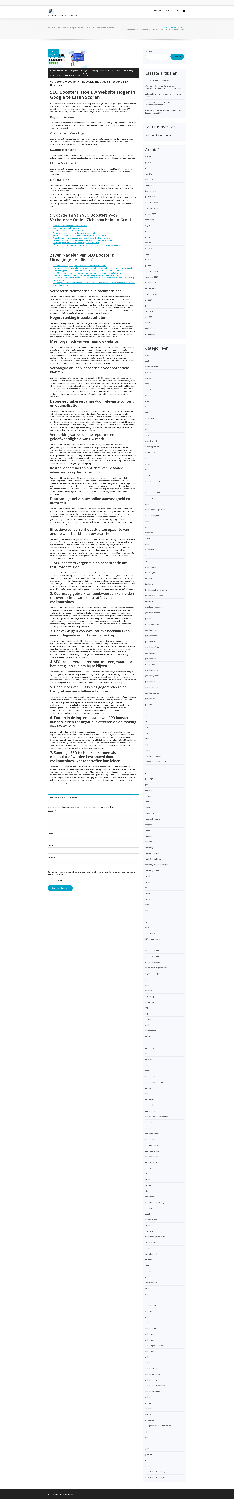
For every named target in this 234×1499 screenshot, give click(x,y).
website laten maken (153, 1374)
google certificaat (152, 647)
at (146, 407)
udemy (148, 1271)
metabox (148, 876)
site (146, 1174)
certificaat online (152, 452)
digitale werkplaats (152, 515)
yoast (147, 1448)
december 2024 (151, 271)
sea (146, 1065)
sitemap (148, 1185)
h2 (146, 716)
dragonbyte (149, 532)
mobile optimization (57, 73)
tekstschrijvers (151, 1242)
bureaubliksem (57, 70)
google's (148, 704)
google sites (150, 698)
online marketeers (152, 962)
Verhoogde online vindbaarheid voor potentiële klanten (75, 233)
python (148, 1019)
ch (146, 458)
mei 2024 (149, 311)
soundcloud (150, 1208)
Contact (168, 10)
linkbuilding (149, 813)
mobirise (148, 893)
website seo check (152, 1391)
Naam (51, 833)
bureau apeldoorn (152, 447)
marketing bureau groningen (156, 865)
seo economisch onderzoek (156, 1116)
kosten (148, 802)
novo (147, 927)
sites (147, 1191)
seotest (148, 1168)
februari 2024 (150, 328)
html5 (147, 739)
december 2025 (151, 202)
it (145, 767)
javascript (149, 779)
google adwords (151, 636)
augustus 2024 (151, 294)
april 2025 (149, 248)
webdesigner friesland (154, 1345)
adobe (147, 361)
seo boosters (125, 73)
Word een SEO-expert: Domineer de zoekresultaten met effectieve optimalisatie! (163, 87)
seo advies (149, 1099)
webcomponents (152, 1328)
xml (146, 1443)
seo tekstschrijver (152, 1145)
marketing (149, 847)
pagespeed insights (153, 973)
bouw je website (151, 441)
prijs (147, 1008)
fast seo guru (150, 573)
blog (147, 435)
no (146, 922)
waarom (148, 1311)
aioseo (148, 389)
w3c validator (150, 1305)
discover (148, 527)
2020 (147, 355)
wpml (147, 1437)
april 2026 (149, 179)
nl (145, 916)
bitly (146, 429)
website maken (151, 1380)
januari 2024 (150, 334)
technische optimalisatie (155, 1237)
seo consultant (151, 1111)
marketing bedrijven (153, 859)
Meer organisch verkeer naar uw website (69, 230)
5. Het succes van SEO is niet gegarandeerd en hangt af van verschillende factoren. (86, 275)
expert (147, 561)
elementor (149, 550)
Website (51, 857)
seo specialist (150, 1139)
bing (147, 424)
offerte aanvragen (152, 939)
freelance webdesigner (154, 595)
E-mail (51, 845)
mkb (147, 887)
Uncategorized (176, 27)
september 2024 (151, 288)
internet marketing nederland (157, 761)
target (147, 1225)
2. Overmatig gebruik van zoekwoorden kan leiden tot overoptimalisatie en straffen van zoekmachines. (94, 268)
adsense (148, 372)
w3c (146, 1300)
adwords (148, 378)
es (146, 555)
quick (147, 1025)
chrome (148, 464)
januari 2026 (150, 197)
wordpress (149, 1420)
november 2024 (151, 277)
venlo (147, 1288)
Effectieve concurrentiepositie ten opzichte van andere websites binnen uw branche (86, 245)
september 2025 (151, 220)
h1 (146, 710)
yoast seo (149, 1454)
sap (146, 1042)
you (146, 1460)
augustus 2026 (151, 157)
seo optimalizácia (152, 1134)
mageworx (149, 830)
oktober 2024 (150, 283)
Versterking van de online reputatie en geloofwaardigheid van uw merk (81, 238)
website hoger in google (79, 75)
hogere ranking (89, 70)
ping (147, 985)
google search (151, 681)
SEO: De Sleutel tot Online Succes (158, 80)
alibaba (148, 395)
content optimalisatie (153, 487)
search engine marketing (155, 1076)
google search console (154, 687)
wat (146, 1317)
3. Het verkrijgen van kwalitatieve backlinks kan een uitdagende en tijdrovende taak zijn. (88, 270)
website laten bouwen (154, 1368)
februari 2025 (150, 260)
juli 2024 (148, 300)
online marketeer (152, 956)
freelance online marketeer (156, 590)
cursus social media (153, 492)
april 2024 (149, 317)
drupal (147, 538)
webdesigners (150, 1351)
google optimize (151, 670)
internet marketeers (153, 756)
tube (147, 1265)
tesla (147, 1248)
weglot (148, 1403)
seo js (147, 1128)
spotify (148, 1214)
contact (148, 475)
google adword (151, 630)
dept (147, 504)
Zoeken (148, 52)
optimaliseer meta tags (74, 73)
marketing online (152, 870)
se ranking (149, 1059)
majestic (148, 836)
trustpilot (148, 1260)
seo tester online (152, 1151)
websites (148, 1397)
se (146, 1053)
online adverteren (152, 950)
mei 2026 (149, 174)
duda (147, 544)
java (147, 773)
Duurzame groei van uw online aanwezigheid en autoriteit (76, 243)
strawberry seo (151, 1219)
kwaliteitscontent (116, 70)
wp (146, 1431)
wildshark (149, 1414)
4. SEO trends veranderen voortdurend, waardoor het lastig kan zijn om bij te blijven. (87, 273)
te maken (149, 1231)
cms (147, 469)
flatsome (148, 578)
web (147, 1323)
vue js (147, 1294)
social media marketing (154, 1202)
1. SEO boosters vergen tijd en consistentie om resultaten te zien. (79, 265)
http (146, 744)
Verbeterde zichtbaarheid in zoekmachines (70, 225)
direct (147, 521)
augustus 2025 (151, 225)
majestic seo (150, 842)
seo (146, 1094)
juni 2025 (149, 237)
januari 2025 (150, 265)
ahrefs (147, 384)
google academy (152, 624)
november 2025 (151, 208)
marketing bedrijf (152, 853)
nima (147, 905)
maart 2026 (150, 185)
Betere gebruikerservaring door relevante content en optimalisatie (79, 235)
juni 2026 (149, 168)
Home (164, 27)
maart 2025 (150, 254)
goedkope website (152, 613)
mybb (147, 899)
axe (146, 412)
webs (147, 1357)
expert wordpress (152, 567)
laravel (147, 807)
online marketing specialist (156, 968)
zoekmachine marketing (155, 1471)
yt (146, 1466)
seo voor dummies (152, 1156)
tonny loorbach (151, 1254)
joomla (148, 784)
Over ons (157, 10)
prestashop (149, 996)
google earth (150, 653)
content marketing (152, 481)
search (148, 1071)
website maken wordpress (155, 1385)
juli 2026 (148, 162)
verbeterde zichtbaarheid (60, 75)
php (146, 979)
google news (150, 664)
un (146, 1277)
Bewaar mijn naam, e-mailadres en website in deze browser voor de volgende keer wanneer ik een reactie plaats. (92, 873)
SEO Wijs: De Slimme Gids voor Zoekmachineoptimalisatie (158, 103)
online (147, 945)
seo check (149, 1105)
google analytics (151, 641)
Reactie (52, 811)
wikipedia (149, 1408)
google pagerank (152, 676)
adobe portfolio (151, 366)
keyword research (102, 70)
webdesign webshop (153, 1340)
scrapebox (149, 1048)
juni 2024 (149, 305)
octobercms (150, 933)
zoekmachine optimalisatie (156, 1477)
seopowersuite (151, 1162)
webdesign (149, 1334)
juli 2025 (148, 231)
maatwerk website (152, 819)
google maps (150, 658)
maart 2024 (150, 323)
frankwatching (151, 584)
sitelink (148, 1179)
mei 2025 (149, 242)
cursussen (149, 498)
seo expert (149, 1122)
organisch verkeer (91, 73)
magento (148, 824)
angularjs (149, 401)
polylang (148, 990)
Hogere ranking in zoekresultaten (66, 228)
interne (148, 750)
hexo (147, 727)
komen (148, 796)
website (148, 1363)
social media (150, 1197)
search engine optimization (109, 73)
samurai (148, 1036)
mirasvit (148, 882)
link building (128, 70)
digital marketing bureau (155, 510)
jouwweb (148, 790)
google (148, 618)
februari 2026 (150, 191)
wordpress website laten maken (158, 1426)
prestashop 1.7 (151, 1002)
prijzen (148, 1013)
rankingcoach (150, 1031)
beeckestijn (149, 418)
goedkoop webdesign (154, 607)
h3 (146, 721)
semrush (148, 1088)
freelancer (149, 601)
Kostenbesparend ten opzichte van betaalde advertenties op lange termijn (83, 240)
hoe (146, 733)
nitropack (149, 910)
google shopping (152, 693)
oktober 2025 (150, 214)
